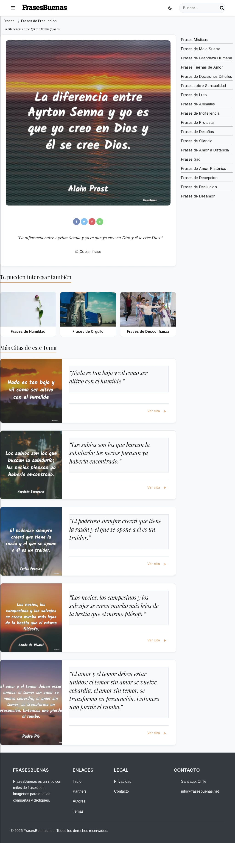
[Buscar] (222, 8)
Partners (80, 791)
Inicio (77, 781)
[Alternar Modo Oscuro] (170, 8)
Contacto (121, 791)
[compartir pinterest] (92, 221)
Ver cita (154, 411)
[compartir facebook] (76, 221)
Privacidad (122, 781)
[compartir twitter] (84, 221)
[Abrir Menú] (13, 8)
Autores (79, 801)
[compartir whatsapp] (99, 221)
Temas (78, 811)
